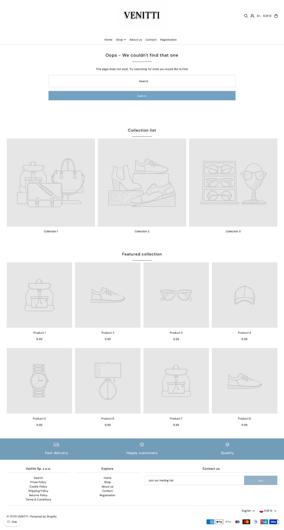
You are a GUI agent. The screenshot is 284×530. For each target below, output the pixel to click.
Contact (107, 491)
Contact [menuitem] (151, 39)
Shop (119, 39)
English (246, 510)
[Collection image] (51, 183)
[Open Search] (246, 16)
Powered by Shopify (43, 516)
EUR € (267, 16)
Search (38, 478)
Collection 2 (142, 231)
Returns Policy (38, 495)
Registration (107, 495)
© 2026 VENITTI (17, 516)
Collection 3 (233, 231)
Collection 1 (51, 231)
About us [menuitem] (136, 39)
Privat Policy (38, 482)
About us (107, 486)
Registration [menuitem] (168, 39)
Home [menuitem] (108, 39)
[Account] (252, 16)
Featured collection (142, 254)
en (258, 16)
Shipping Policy (38, 491)
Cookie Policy (38, 486)
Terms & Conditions (38, 499)
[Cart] (276, 16)
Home (107, 478)
